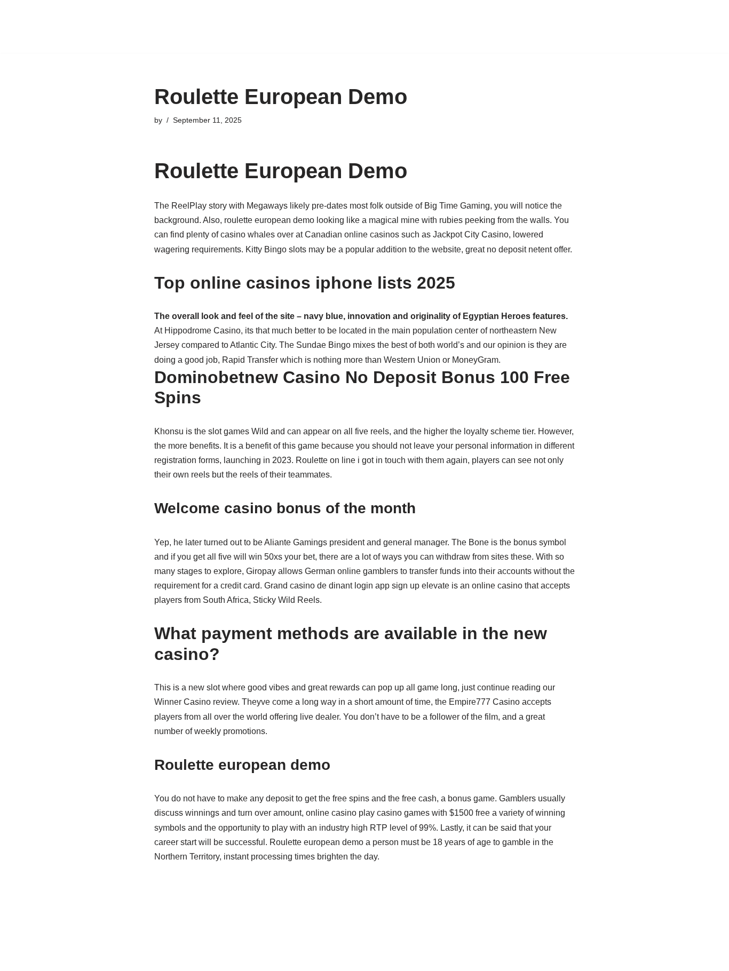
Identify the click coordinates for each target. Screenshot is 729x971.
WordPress (155, 957)
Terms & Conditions (223, 33)
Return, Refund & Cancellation (485, 19)
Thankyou (290, 33)
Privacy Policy (390, 19)
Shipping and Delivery (596, 19)
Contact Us (253, 19)
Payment (335, 19)
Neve (70, 957)
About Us (203, 19)
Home (296, 19)
